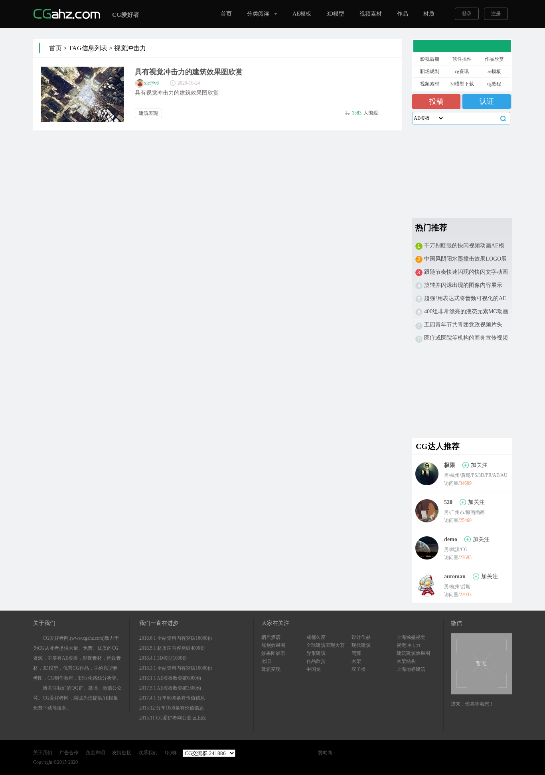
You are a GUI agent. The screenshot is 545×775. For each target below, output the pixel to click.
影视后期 (429, 59)
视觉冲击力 (409, 645)
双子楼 (358, 669)
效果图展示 (273, 653)
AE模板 (301, 14)
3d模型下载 (462, 84)
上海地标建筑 (411, 669)
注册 (496, 13)
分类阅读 (258, 14)
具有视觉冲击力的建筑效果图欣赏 (189, 72)
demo (450, 539)
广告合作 (69, 752)
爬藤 (356, 653)
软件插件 (462, 59)
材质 (428, 14)
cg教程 (494, 84)
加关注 (479, 465)
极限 (449, 465)
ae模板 (494, 71)
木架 (356, 661)
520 (448, 502)
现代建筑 (361, 645)
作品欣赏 (494, 59)
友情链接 (121, 752)
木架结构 (406, 661)
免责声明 (95, 752)
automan (455, 576)
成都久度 (316, 637)
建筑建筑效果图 (413, 653)
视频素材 (370, 14)
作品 (402, 14)
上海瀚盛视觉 (411, 637)
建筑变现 (270, 669)
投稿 (436, 101)
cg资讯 (462, 71)
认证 (487, 101)
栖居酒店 (270, 637)
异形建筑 (316, 653)
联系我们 (148, 752)
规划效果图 (273, 645)
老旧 (266, 661)
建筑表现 (148, 113)
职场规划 (429, 71)
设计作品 (361, 637)
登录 (467, 13)
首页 (226, 14)
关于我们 (42, 752)
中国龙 (313, 669)
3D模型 (335, 14)
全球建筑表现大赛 (325, 645)
